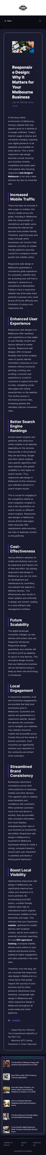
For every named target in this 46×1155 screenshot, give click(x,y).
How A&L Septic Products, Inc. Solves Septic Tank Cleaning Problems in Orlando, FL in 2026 (23, 1089)
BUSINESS (16, 1020)
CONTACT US (37, 1144)
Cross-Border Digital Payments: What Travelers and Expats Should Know (24, 1129)
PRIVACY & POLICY (8, 1144)
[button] (40, 21)
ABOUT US (24, 1144)
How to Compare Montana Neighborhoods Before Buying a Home (23, 1103)
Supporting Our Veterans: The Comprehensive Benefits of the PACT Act (22, 1033)
